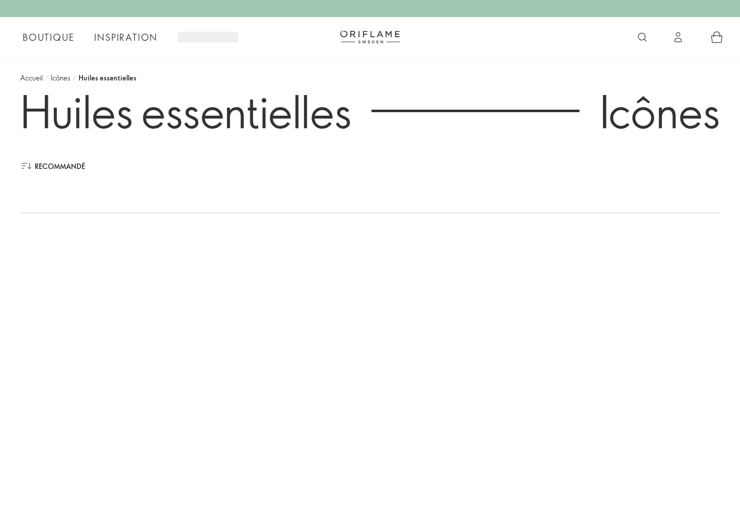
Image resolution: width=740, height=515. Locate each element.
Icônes (60, 77)
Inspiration (126, 37)
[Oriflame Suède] (370, 37)
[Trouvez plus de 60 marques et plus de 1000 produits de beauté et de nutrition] (642, 37)
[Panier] (716, 37)
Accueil (31, 77)
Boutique (48, 37)
